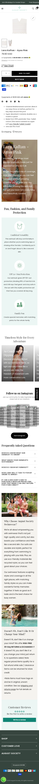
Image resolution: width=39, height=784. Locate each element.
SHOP (5, 738)
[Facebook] (3, 101)
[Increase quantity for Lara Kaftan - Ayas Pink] (9, 73)
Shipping (4, 60)
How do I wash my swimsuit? (15, 467)
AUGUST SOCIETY (11, 753)
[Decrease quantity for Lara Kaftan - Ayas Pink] (3, 73)
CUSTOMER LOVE (11, 746)
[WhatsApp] (15, 101)
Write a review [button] (19, 720)
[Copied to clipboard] (19, 101)
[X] (7, 101)
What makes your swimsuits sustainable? (15, 461)
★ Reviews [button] (37, 394)
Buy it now (19, 79)
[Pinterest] (11, 101)
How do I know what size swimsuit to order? (13, 454)
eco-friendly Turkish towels (19, 124)
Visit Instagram (19, 436)
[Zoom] (33, 18)
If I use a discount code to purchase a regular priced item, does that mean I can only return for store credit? (17, 482)
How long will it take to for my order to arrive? (17, 474)
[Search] (33, 9)
